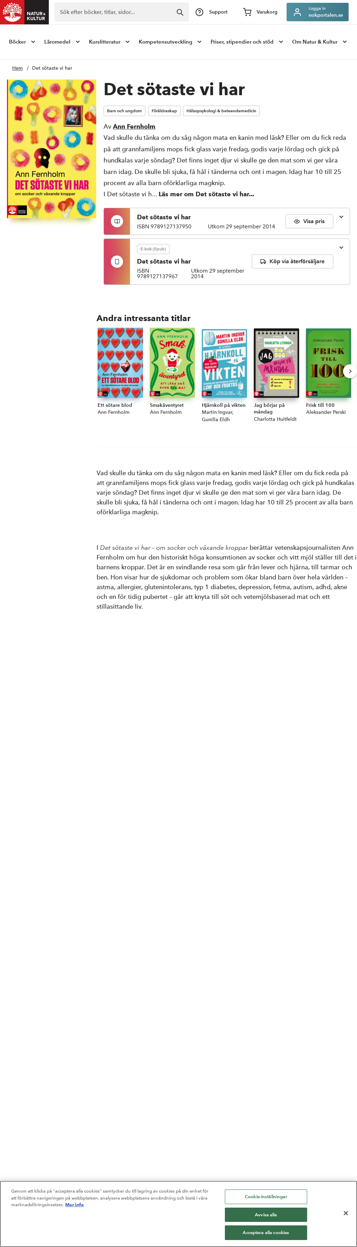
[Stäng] (346, 1213)
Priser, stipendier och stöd (242, 41)
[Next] (350, 371)
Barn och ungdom (124, 110)
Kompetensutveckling (165, 41)
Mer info (74, 1204)
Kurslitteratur (104, 41)
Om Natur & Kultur (314, 41)
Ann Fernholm (134, 126)
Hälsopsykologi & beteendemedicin (221, 110)
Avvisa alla (266, 1214)
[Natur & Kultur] (24, 12)
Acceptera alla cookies (266, 1232)
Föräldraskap (164, 110)
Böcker (17, 41)
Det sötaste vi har (52, 68)
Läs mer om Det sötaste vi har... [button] (206, 194)
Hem (17, 68)
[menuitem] (23, 41)
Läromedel (57, 41)
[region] (178, 1214)
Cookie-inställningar (266, 1196)
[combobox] (121, 12)
